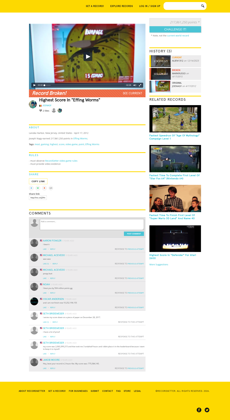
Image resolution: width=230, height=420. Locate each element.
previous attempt (136, 249)
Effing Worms (80, 138)
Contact (107, 391)
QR (50, 188)
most (37, 144)
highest (54, 144)
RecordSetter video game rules (61, 160)
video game (72, 144)
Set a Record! (57, 391)
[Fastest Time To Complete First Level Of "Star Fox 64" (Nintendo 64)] (175, 158)
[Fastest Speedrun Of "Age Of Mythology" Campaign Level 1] (175, 119)
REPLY (52, 249)
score (61, 144)
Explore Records (121, 6)
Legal (137, 391)
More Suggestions (158, 264)
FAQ (118, 391)
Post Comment (134, 234)
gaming (45, 144)
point (81, 144)
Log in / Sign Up (149, 6)
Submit (95, 391)
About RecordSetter (32, 391)
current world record (178, 35)
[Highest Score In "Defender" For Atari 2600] (175, 238)
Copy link (38, 181)
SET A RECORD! (95, 6)
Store (127, 391)
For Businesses (78, 391)
